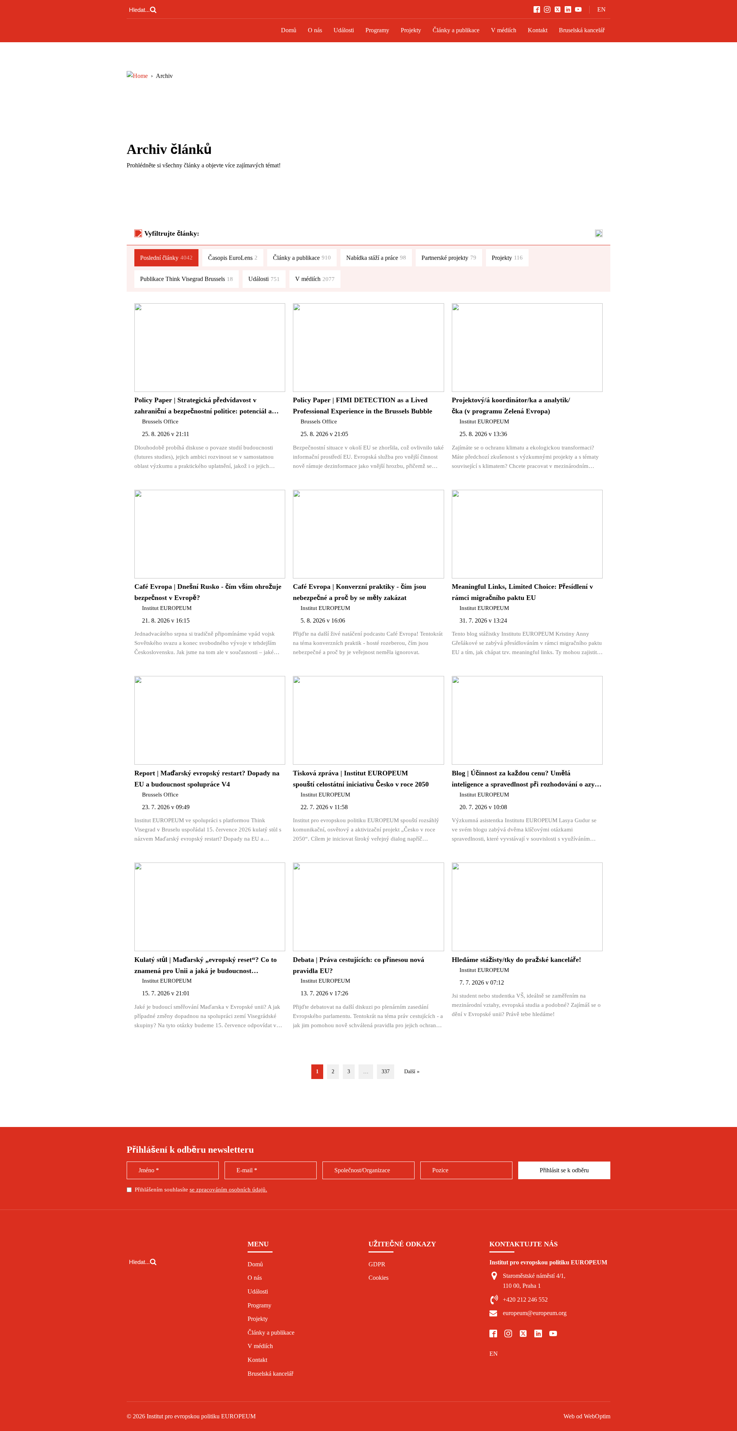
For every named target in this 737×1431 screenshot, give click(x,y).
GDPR (376, 1264)
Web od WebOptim (586, 1416)
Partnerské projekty (448, 257)
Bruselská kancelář (582, 30)
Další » (412, 1071)
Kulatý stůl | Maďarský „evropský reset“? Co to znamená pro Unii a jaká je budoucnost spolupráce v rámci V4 (205, 966)
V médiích (503, 30)
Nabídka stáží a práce (376, 257)
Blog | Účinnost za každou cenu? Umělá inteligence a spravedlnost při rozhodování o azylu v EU (526, 779)
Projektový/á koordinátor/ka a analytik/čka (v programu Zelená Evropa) (511, 405)
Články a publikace (456, 30)
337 (386, 1071)
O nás (315, 30)
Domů (288, 30)
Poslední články (166, 257)
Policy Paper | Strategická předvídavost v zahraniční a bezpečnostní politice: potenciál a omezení (203, 406)
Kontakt (537, 30)
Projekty (411, 30)
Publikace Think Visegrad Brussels (186, 279)
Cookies (378, 1277)
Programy (377, 30)
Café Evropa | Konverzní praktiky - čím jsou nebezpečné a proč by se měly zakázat (359, 592)
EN (601, 9)
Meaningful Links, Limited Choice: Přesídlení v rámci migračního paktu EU (522, 592)
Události (344, 30)
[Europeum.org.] (137, 76)
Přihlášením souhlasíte (201, 1189)
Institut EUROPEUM (484, 421)
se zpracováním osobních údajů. (228, 1189)
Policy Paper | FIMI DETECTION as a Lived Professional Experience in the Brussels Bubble (362, 405)
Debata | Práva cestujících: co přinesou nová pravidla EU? (358, 965)
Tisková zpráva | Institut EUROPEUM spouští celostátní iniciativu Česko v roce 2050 (361, 778)
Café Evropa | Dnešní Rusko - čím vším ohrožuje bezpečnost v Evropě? (207, 592)
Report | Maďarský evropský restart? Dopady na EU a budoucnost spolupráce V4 (206, 778)
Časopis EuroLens (233, 257)
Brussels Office (160, 421)
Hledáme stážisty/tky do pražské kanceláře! (516, 959)
